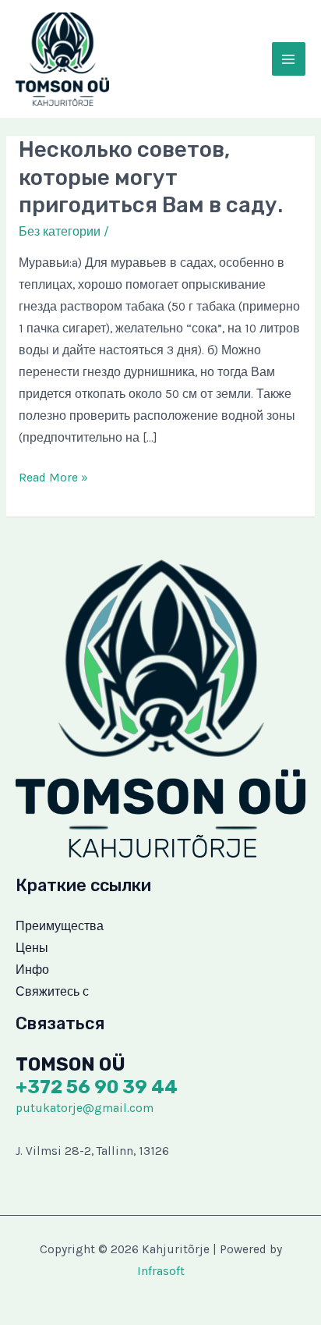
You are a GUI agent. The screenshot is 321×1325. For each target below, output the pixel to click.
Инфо (32, 970)
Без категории (60, 232)
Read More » (53, 479)
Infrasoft (161, 1271)
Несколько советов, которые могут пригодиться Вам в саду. (151, 177)
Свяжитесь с (52, 992)
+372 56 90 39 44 (97, 1087)
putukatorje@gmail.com (84, 1108)
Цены (32, 948)
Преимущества (60, 926)
